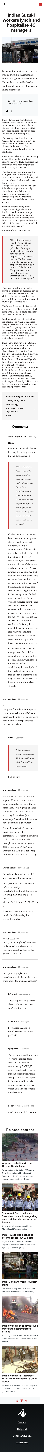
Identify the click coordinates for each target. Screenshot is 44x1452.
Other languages (22, 1435)
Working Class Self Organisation (15, 410)
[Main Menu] (41, 4)
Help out (22, 1429)
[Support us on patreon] (21, 1401)
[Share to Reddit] (11, 111)
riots (16, 400)
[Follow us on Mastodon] (26, 1401)
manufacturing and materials (20, 396)
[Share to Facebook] (7, 111)
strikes (9, 400)
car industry (11, 404)
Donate (22, 1422)
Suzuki (9, 415)
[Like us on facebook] (17, 1401)
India (22, 400)
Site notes (22, 1442)
